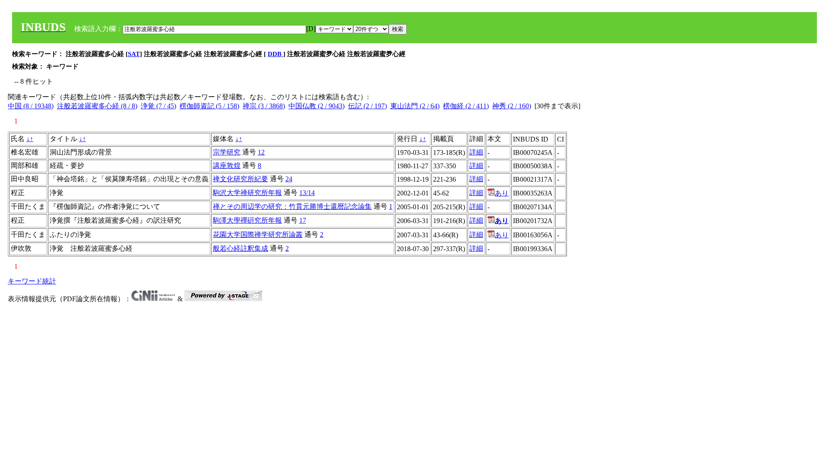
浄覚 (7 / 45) (158, 106)
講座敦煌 (226, 165)
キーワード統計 (32, 281)
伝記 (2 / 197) (367, 106)
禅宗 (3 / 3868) (264, 106)
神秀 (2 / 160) (511, 106)
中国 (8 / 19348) (31, 106)
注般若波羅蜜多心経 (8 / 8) (97, 106)
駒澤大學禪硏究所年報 (247, 220)
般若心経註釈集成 (240, 248)
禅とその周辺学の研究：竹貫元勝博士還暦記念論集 (292, 206)
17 (302, 220)
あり (502, 193)
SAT (134, 53)
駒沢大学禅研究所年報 (247, 192)
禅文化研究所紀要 (240, 179)
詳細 (476, 152)
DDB (275, 53)
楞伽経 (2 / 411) (466, 106)
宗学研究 (226, 152)
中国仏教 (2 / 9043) (316, 106)
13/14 (307, 192)
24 (288, 179)
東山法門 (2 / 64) (415, 106)
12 (261, 152)
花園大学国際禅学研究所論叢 (258, 234)
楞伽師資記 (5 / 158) (209, 106)
